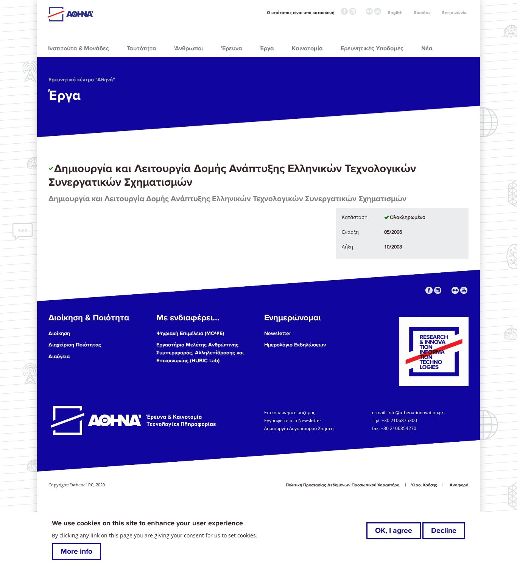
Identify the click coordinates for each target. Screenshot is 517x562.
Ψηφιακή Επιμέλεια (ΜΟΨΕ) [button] (190, 333)
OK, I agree (393, 530)
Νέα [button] (427, 48)
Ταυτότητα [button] (141, 48)
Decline (443, 530)
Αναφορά (459, 485)
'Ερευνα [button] (231, 48)
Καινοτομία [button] (307, 48)
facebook (344, 11)
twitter (361, 11)
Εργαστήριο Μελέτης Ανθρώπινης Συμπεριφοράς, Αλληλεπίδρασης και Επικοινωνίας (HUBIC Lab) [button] (200, 353)
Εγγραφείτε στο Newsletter (293, 420)
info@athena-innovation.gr (416, 412)
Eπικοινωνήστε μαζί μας (289, 412)
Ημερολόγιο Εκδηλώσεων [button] (295, 345)
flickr (369, 11)
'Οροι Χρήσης (424, 485)
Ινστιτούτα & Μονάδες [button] (78, 48)
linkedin (353, 11)
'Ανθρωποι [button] (188, 48)
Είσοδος (422, 12)
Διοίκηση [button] (59, 333)
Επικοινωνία (454, 12)
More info (76, 551)
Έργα (64, 95)
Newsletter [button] (277, 333)
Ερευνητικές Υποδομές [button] (372, 48)
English (395, 12)
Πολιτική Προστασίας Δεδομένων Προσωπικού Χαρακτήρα (343, 485)
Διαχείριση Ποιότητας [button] (74, 345)
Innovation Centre (89, 14)
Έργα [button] (267, 48)
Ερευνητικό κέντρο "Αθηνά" (81, 79)
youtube (378, 11)
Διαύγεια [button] (59, 356)
